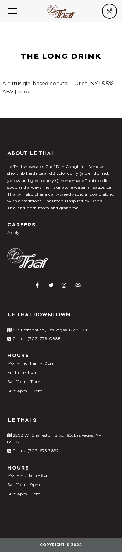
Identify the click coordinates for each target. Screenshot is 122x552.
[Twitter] (51, 285)
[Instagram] (64, 285)
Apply (13, 232)
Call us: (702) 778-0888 (36, 338)
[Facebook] (37, 285)
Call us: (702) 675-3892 (35, 450)
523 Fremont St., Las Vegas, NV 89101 (49, 329)
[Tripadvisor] (78, 285)
